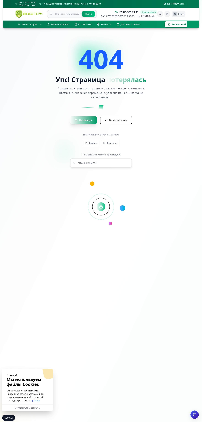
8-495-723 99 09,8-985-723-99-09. (118, 16)
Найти (88, 13)
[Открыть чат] (194, 414)
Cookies (8, 418)
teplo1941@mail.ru (147, 16)
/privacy (35, 400)
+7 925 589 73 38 (128, 12)
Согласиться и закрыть (27, 407)
